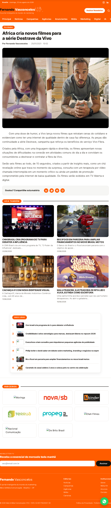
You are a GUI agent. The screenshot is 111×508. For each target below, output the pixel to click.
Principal (6, 19)
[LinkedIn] (107, 2)
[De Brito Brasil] (55, 430)
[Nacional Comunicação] (19, 430)
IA (105, 19)
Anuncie (104, 489)
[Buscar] (108, 10)
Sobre (103, 483)
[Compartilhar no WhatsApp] (51, 190)
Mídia (74, 19)
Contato (104, 492)
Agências (46, 19)
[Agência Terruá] (19, 414)
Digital (97, 19)
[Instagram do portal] (62, 190)
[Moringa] (19, 397)
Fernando (17, 9)
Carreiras (67, 496)
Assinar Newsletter (94, 10)
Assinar (103, 463)
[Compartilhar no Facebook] (57, 190)
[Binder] (92, 397)
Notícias (19, 19)
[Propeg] (55, 414)
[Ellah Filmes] (92, 414)
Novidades (8, 27)
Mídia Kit (104, 486)
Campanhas (32, 19)
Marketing (85, 19)
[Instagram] (103, 2)
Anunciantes (61, 19)
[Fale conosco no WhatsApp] (104, 501)
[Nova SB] (55, 397)
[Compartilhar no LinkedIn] (46, 190)
